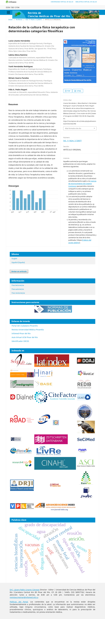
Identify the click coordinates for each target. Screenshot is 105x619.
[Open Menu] (8, 12)
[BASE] (43, 386)
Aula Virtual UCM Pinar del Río (25, 337)
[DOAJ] (86, 363)
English (14, 258)
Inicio (10, 19)
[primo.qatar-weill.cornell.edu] (55, 487)
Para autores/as (18, 289)
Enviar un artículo (19, 271)
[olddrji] (22, 490)
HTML (78, 91)
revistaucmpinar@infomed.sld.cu (24, 597)
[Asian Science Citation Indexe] (86, 466)
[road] (22, 422)
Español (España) (18, 262)
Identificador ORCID (20, 341)
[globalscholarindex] (42, 424)
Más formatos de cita (73, 128)
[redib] (84, 389)
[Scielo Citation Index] (22, 376)
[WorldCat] (86, 375)
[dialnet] (22, 402)
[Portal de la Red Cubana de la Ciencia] (21, 453)
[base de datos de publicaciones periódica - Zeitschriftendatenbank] (51, 443)
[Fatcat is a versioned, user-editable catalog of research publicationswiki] (86, 432)
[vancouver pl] (22, 508)
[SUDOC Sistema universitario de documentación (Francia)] (84, 419)
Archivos (19, 19)
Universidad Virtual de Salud (62, 2)
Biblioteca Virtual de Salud (86, 2)
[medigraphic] (22, 387)
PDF (68, 91)
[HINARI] (43, 376)
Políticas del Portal (19, 602)
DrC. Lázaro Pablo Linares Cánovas (24, 589)
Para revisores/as (18, 293)
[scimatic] (56, 424)
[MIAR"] (82, 452)
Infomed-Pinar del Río (21, 333)
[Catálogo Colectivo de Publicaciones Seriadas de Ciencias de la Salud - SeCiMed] (86, 441)
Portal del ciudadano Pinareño (25, 326)
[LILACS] (84, 399)
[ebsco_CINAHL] (55, 469)
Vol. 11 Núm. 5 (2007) (33, 19)
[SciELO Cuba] (21, 367)
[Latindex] (51, 366)
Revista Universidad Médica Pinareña (28, 329)
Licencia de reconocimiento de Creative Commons (82, 183)
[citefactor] (55, 402)
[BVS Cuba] (16, 441)
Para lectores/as (18, 285)
